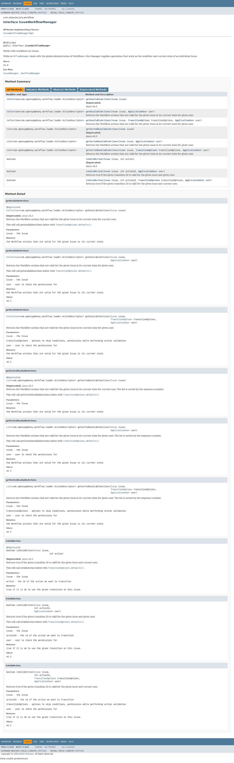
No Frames (50, 9)
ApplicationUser (137, 111)
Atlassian (29, 754)
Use (35, 3)
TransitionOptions (139, 120)
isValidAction (94, 159)
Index (64, 3)
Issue (114, 99)
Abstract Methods (64, 89)
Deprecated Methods (93, 89)
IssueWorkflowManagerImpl (18, 33)
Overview (6, 3)
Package (17, 3)
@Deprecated (13, 207)
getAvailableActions (98, 99)
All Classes (68, 9)
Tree (41, 3)
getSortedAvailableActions (102, 129)
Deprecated (52, 3)
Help (71, 3)
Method (42, 13)
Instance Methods (37, 89)
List (9, 129)
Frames (39, 9)
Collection (13, 99)
